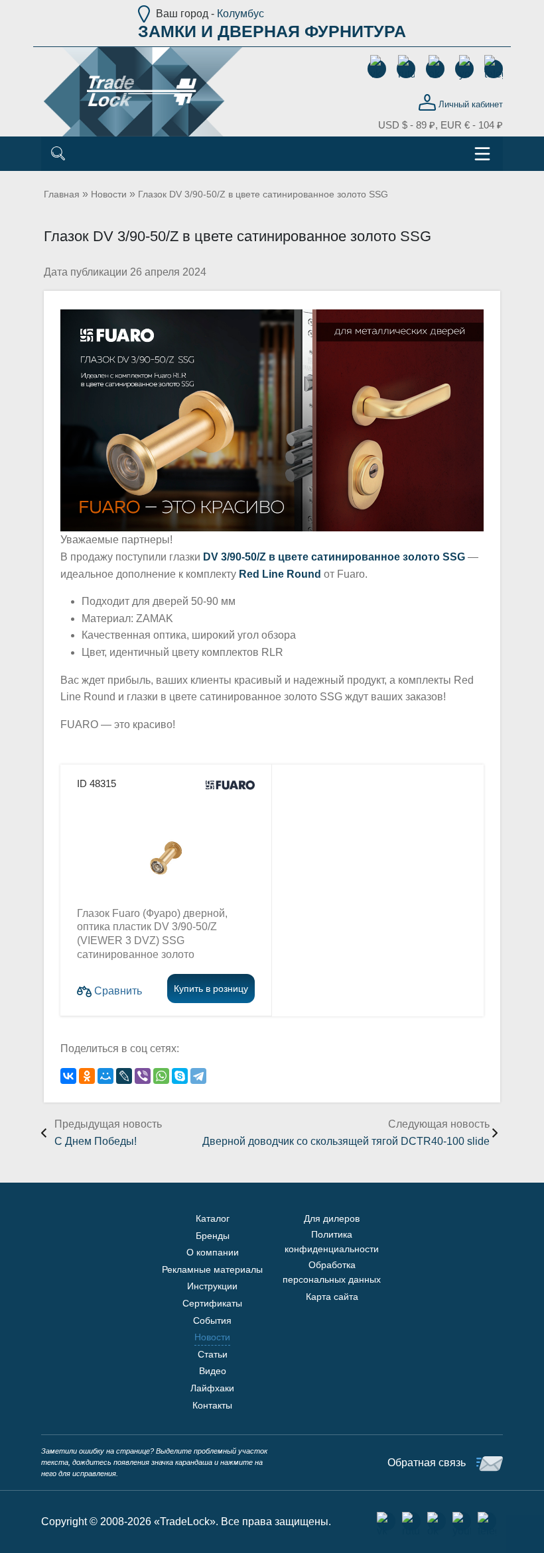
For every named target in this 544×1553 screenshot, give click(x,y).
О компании (212, 1252)
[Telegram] (198, 1076)
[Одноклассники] (87, 1076)
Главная (62, 194)
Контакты (212, 1405)
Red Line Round (280, 574)
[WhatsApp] (161, 1076)
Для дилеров (332, 1218)
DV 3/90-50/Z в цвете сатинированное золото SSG (334, 556)
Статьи (213, 1354)
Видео (212, 1371)
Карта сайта (332, 1296)
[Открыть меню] (482, 153)
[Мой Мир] (105, 1076)
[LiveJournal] (124, 1076)
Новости (109, 194)
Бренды (213, 1235)
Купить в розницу (211, 988)
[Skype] (180, 1076)
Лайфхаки (212, 1388)
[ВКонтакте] (68, 1076)
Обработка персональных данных (332, 1272)
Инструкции (212, 1286)
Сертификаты (212, 1303)
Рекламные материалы (212, 1269)
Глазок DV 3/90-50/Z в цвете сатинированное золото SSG (263, 194)
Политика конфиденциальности (332, 1241)
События (212, 1320)
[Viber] (143, 1076)
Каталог (213, 1218)
